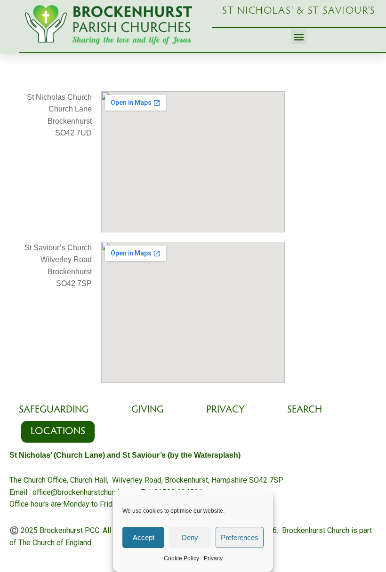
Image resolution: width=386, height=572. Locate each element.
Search (304, 410)
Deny (190, 537)
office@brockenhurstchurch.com (84, 492)
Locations (58, 432)
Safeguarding (54, 410)
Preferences (239, 537)
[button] (298, 36)
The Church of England (54, 542)
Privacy (213, 558)
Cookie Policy (181, 558)
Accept (143, 537)
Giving (147, 410)
